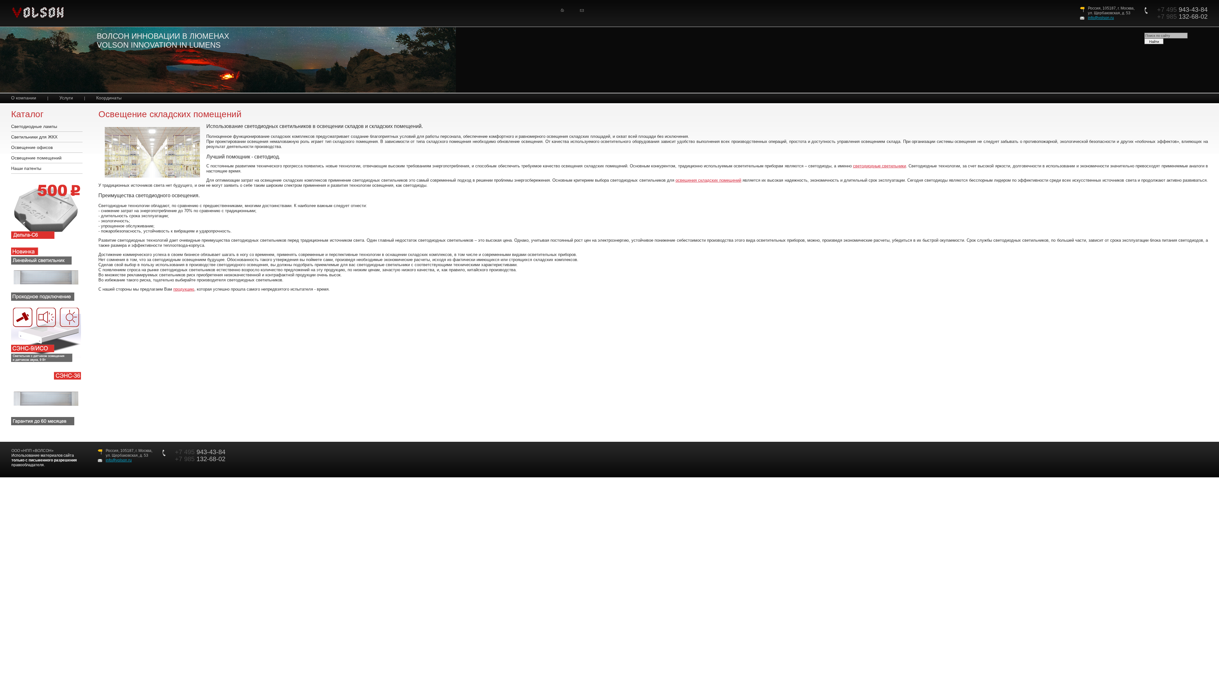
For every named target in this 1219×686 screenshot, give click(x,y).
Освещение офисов (32, 147)
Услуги (66, 97)
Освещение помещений (36, 157)
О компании (23, 97)
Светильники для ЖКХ (34, 136)
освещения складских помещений (708, 180)
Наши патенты (26, 168)
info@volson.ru (1101, 18)
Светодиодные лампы (34, 126)
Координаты (109, 97)
